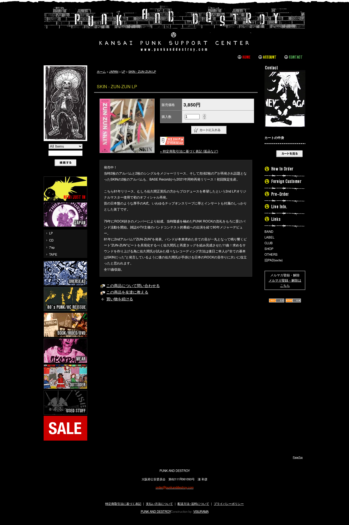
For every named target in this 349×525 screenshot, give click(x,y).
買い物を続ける (119, 298)
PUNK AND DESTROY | (174, 28)
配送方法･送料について (193, 503)
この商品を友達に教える (127, 292)
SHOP (268, 248)
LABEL (269, 237)
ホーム (101, 71)
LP (51, 233)
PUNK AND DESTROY (156, 511)
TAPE (53, 254)
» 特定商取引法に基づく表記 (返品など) (189, 151)
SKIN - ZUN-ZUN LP (142, 71)
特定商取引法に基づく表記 (123, 503)
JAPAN (113, 71)
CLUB (268, 243)
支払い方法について (159, 503)
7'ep (52, 247)
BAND (268, 231)
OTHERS (271, 254)
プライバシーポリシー (229, 503)
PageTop (298, 457)
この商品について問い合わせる (133, 285)
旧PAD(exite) (273, 260)
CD (51, 240)
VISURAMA (201, 511)
